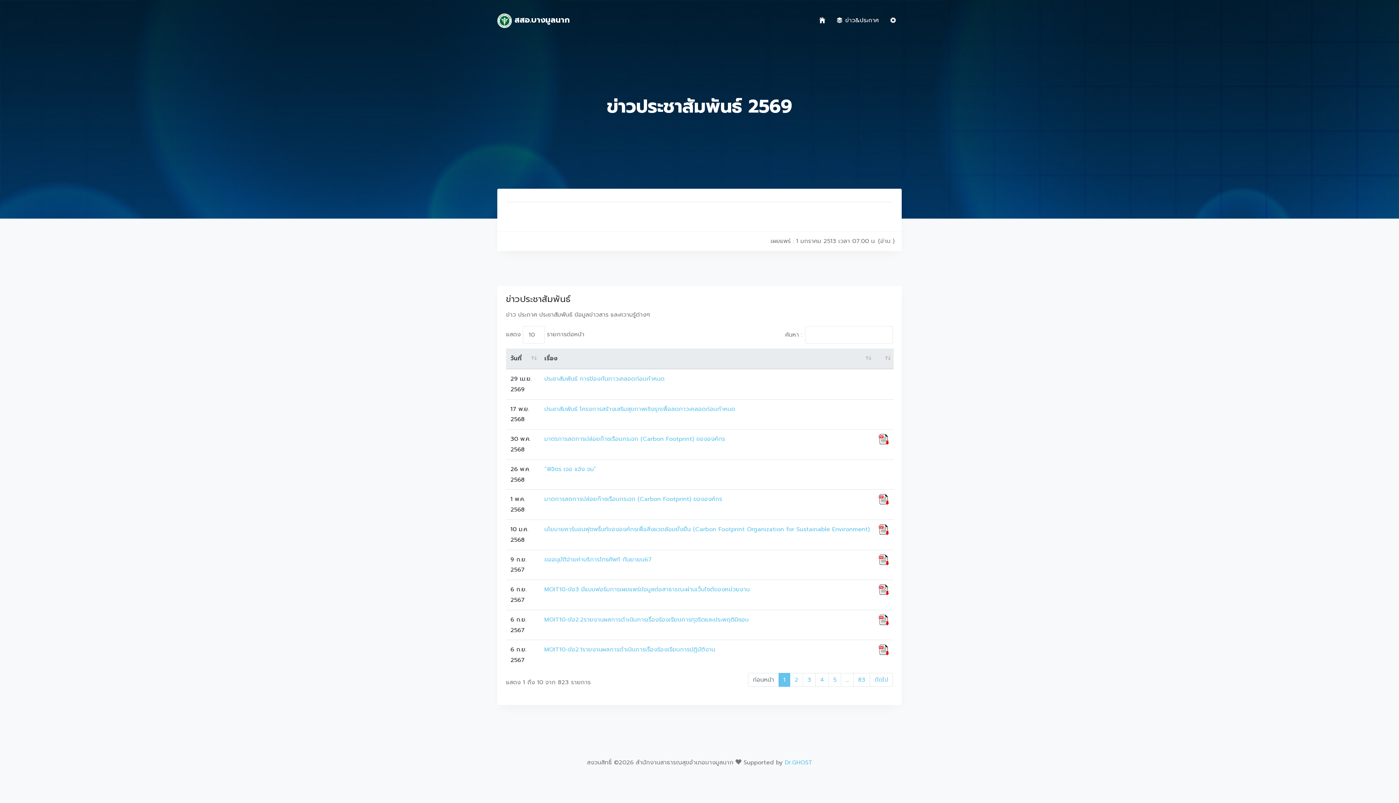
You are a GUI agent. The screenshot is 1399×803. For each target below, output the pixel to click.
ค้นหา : (793, 334)
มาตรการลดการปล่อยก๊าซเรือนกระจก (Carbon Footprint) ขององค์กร (634, 439)
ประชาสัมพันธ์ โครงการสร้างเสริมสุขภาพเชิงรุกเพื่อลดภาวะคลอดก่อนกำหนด (639, 409)
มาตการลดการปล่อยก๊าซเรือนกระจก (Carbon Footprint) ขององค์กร (633, 499)
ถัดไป (881, 679)
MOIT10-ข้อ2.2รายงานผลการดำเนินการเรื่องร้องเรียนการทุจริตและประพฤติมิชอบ (646, 619)
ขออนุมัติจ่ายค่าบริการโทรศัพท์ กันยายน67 (598, 559)
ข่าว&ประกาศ (862, 20)
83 (861, 679)
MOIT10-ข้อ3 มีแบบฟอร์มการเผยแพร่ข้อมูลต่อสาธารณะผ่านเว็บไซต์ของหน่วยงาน (647, 589)
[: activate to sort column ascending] (884, 359)
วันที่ (516, 358)
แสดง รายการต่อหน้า (545, 334)
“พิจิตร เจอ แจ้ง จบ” (570, 469)
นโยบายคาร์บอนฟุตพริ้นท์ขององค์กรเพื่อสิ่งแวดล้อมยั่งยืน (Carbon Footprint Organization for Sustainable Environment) (707, 529)
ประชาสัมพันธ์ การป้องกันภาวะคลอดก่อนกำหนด (604, 379)
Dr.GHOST (798, 762)
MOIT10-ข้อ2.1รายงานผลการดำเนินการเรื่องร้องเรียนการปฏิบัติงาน (629, 649)
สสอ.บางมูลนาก (541, 20)
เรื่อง (550, 358)
